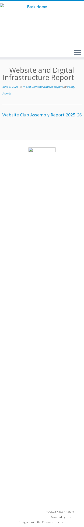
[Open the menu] (77, 52)
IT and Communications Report (43, 87)
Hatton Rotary (65, 511)
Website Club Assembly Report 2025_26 (42, 115)
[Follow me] (81, 11)
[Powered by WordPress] (68, 516)
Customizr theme (53, 522)
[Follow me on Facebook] (75, 11)
